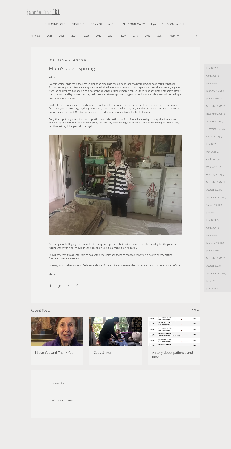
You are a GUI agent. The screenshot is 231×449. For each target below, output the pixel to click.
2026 (49, 35)
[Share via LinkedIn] (68, 286)
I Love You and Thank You (54, 352)
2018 (147, 35)
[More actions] (180, 60)
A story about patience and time (172, 354)
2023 (86, 35)
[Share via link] (77, 286)
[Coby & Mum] (115, 331)
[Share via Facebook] (50, 286)
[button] (195, 35)
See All (196, 310)
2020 (123, 35)
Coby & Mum (103, 352)
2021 (110, 35)
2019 (135, 35)
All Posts (35, 35)
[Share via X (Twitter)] (59, 286)
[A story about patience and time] (174, 331)
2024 (74, 35)
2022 (98, 35)
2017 (159, 35)
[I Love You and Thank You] (57, 331)
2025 (61, 35)
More (172, 35)
